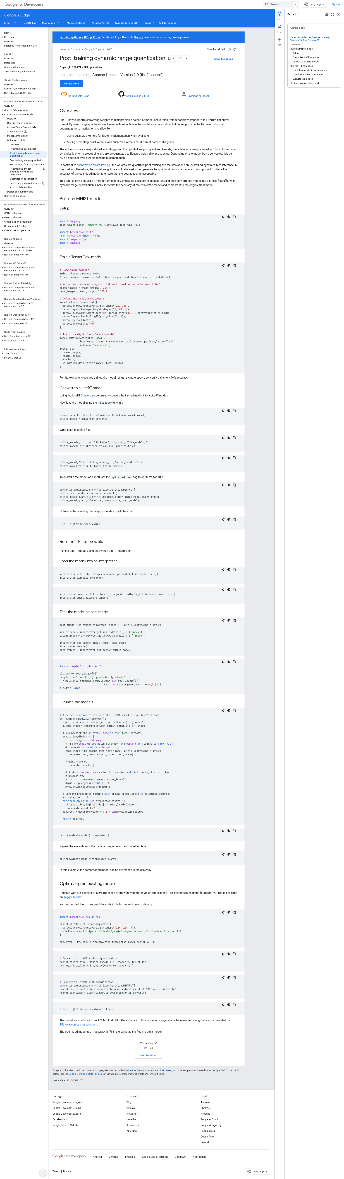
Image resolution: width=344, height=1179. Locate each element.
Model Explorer (76, 23)
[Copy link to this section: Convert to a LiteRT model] (106, 388)
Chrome (205, 1108)
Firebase (205, 1113)
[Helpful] (229, 49)
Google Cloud (208, 1130)
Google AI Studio (210, 1119)
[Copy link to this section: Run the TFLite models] (106, 542)
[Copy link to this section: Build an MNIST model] (105, 199)
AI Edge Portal (100, 23)
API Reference (167, 23)
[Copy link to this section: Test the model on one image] (111, 612)
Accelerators (59, 1119)
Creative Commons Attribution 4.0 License (149, 1070)
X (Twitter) (132, 1125)
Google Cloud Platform (155, 1156)
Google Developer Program (67, 1102)
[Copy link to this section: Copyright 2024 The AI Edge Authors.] (106, 67)
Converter (87, 395)
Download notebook (198, 95)
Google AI (180, 1156)
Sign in (336, 4)
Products (75, 49)
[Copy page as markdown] (181, 58)
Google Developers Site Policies (85, 1074)
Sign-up (138, 37)
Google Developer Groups (66, 1108)
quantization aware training (93, 165)
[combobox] (281, 4)
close (338, 14)
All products (199, 1156)
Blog (129, 1102)
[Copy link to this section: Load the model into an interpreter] (120, 561)
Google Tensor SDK (126, 23)
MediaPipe (48, 23)
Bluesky (130, 1108)
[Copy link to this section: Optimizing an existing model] (119, 884)
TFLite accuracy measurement (78, 1024)
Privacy (67, 1171)
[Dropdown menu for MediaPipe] (59, 23)
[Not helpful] (234, 49)
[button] (23, 37)
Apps (148, 23)
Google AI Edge (17, 15)
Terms (56, 1171)
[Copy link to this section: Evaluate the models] (96, 702)
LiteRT (8, 23)
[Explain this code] (223, 217)
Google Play (207, 1136)
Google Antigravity (211, 1125)
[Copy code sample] (234, 217)
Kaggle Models (73, 897)
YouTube (131, 1130)
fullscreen (332, 14)
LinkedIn (131, 1119)
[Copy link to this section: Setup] (73, 208)
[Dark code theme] (229, 217)
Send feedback (223, 58)
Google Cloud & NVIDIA (65, 1125)
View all (205, 1142)
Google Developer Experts (67, 1113)
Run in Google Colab (78, 95)
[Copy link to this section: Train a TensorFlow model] (105, 257)
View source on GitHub (136, 95)
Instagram (132, 1113)
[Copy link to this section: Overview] (82, 111)
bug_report (327, 14)
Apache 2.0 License (226, 1070)
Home (63, 49)
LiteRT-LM (30, 23)
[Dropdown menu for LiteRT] (16, 23)
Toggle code (71, 83)
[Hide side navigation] (43, 1172)
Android (205, 1102)
